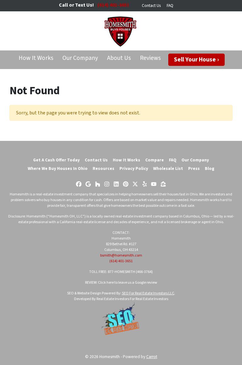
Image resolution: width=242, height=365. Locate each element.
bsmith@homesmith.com (121, 255)
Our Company (80, 58)
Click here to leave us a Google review (127, 282)
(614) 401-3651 (121, 261)
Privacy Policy (133, 168)
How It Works (36, 58)
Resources (103, 168)
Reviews (150, 58)
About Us (119, 58)
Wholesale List (168, 168)
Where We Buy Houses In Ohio (58, 168)
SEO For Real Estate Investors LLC (148, 293)
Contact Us (151, 6)
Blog (209, 168)
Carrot (151, 357)
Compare (154, 160)
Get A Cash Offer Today (56, 160)
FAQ (170, 6)
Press (194, 168)
